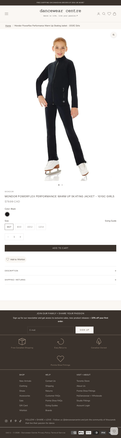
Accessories (24, 395)
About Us (81, 386)
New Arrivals (25, 381)
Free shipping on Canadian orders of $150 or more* (60, 3)
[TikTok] (20, 421)
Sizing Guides (51, 405)
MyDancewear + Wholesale (89, 395)
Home (8, 25)
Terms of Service (58, 433)
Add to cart (60, 248)
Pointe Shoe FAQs (53, 400)
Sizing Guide (110, 220)
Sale (21, 400)
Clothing (23, 386)
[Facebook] (10, 421)
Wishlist (23, 410)
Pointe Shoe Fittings (86, 390)
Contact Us (50, 381)
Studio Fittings (83, 400)
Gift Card (23, 405)
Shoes (22, 390)
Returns (49, 390)
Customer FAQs (52, 395)
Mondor (9, 191)
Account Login (83, 405)
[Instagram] (6, 421)
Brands (48, 410)
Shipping (49, 386)
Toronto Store (83, 381)
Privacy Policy (44, 433)
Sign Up (84, 330)
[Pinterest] (15, 421)
